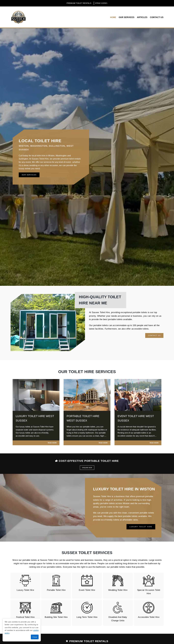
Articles (142, 17)
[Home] (18, 17)
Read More (52, 443)
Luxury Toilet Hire (141, 527)
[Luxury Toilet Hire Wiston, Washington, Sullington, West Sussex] (36, 410)
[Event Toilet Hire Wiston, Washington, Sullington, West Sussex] (138, 410)
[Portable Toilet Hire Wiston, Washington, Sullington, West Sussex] (87, 410)
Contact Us (154, 335)
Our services (29, 175)
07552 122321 (101, 3)
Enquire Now (87, 468)
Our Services (126, 17)
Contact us (156, 17)
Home (113, 17)
